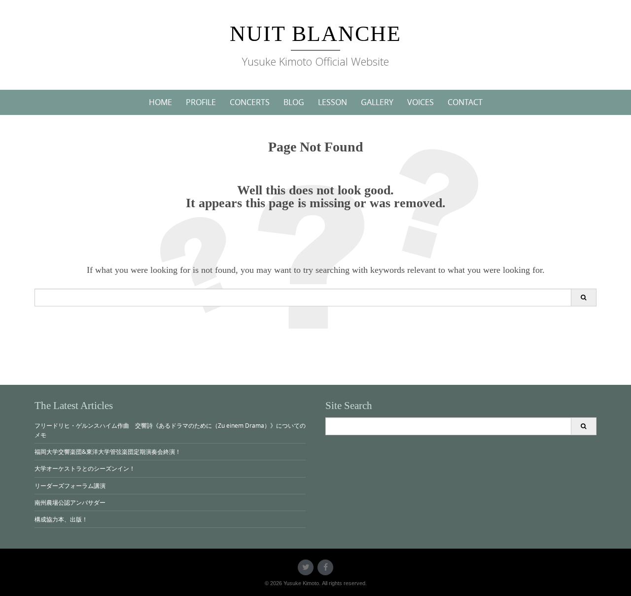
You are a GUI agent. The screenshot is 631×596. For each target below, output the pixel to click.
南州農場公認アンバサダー (70, 502)
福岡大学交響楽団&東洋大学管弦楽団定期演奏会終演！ (108, 451)
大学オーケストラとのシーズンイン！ (85, 468)
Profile (201, 102)
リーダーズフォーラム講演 (70, 485)
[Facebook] (325, 567)
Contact (465, 102)
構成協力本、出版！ (61, 519)
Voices (420, 102)
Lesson (332, 102)
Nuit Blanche (315, 34)
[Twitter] (306, 567)
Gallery (377, 102)
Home (160, 102)
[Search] (583, 297)
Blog (293, 102)
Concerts (250, 102)
